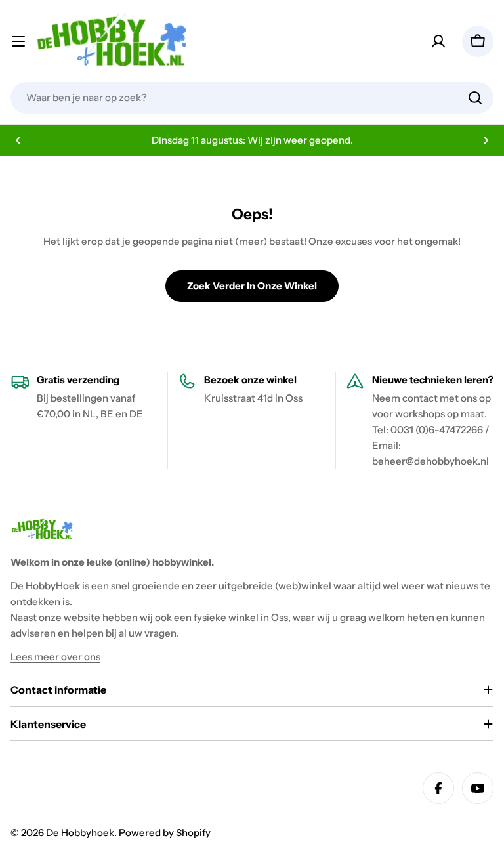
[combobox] (252, 98)
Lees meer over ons (55, 656)
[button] (18, 140)
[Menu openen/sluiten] (18, 41)
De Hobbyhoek (80, 832)
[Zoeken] (475, 98)
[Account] (438, 41)
